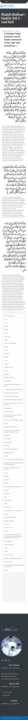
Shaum (6, 364)
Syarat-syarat (8, 442)
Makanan (7, 479)
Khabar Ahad (8, 561)
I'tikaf (5, 370)
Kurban (6, 490)
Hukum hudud (8, 527)
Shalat (6, 340)
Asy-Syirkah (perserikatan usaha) (13, 420)
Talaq (6, 473)
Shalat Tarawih (8, 367)
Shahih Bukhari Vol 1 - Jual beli (11, 31)
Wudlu (6, 326)
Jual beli (6, 374)
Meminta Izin (8, 507)
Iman (5, 319)
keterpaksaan (8, 541)
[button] (24, 88)
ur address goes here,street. (11, 679)
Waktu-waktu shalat (10, 343)
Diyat (5, 531)
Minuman (7, 493)
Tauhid (6, 570)
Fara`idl (6, 524)
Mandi (6, 329)
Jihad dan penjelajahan (11, 449)
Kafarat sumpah (8, 521)
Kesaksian (7, 435)
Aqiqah (6, 483)
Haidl (5, 333)
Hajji (5, 360)
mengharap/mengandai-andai (12, 558)
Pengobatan (8, 500)
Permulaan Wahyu (9, 316)
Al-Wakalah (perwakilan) (11, 393)
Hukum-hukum (9, 555)
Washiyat (6, 445)
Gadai (6, 423)
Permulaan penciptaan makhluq (13, 459)
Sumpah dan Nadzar (10, 517)
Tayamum (7, 336)
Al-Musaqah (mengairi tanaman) (13, 399)
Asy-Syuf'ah (7, 381)
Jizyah (6, 456)
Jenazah (6, 353)
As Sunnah (7, 695)
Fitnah (6, 551)
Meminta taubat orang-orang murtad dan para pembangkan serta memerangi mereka (13, 536)
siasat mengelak (8, 544)
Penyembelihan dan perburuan (13, 486)
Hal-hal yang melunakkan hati (13, 510)
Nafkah (6, 476)
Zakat (6, 357)
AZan (6, 1)
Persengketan (8, 408)
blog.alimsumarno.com (9, 676)
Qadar (6, 514)
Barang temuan (8, 411)
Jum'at (6, 350)
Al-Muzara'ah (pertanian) (11, 396)
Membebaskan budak (10, 427)
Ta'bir (5, 548)
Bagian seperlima (9, 452)
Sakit (5, 497)
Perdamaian (7, 439)
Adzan (6, 346)
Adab (5, 503)
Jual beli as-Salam (9, 377)
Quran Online (8, 692)
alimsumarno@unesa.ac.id (10, 674)
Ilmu (5, 323)
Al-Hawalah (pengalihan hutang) (13, 389)
